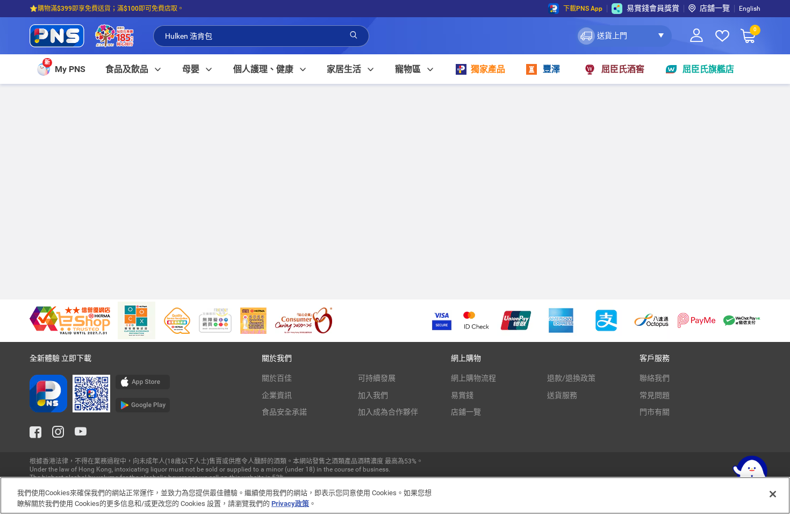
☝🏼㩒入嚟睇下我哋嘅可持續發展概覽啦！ (88, 16)
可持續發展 (377, 378)
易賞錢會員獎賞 (653, 8)
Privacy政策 (290, 503)
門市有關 (655, 412)
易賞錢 (462, 395)
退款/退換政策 (571, 378)
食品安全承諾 (284, 412)
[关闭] (773, 494)
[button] (624, 36)
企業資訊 (277, 395)
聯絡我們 (655, 378)
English (749, 8)
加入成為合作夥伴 (388, 412)
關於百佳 (277, 378)
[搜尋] (353, 35)
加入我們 (373, 395)
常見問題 (655, 395)
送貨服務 (562, 395)
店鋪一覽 (466, 412)
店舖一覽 (715, 8)
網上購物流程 (473, 378)
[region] (395, 495)
